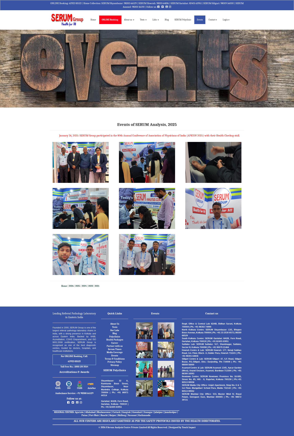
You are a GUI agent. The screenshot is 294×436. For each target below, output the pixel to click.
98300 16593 (138, 6)
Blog (167, 19)
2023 (90, 286)
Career (114, 343)
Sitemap (115, 365)
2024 (84, 286)
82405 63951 (195, 3)
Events (200, 19)
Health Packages (114, 339)
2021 (97, 286)
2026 (71, 286)
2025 (77, 286)
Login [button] (225, 19)
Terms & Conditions (115, 359)
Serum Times (114, 349)
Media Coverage (115, 352)
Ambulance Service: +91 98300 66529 (74, 393)
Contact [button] (212, 19)
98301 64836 (163, 3)
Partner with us (115, 346)
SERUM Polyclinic (183, 19)
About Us (114, 324)
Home (95, 19)
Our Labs (114, 330)
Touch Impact (189, 427)
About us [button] (128, 19)
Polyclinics (114, 336)
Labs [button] (154, 19)
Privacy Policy (115, 362)
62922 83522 (75, 3)
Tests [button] (142, 19)
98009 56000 (227, 3)
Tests (114, 327)
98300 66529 (130, 3)
